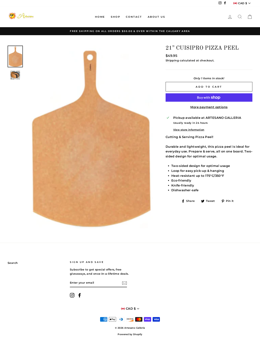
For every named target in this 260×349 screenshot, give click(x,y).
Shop (115, 16)
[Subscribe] (124, 283)
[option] (130, 31)
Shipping (172, 60)
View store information (188, 129)
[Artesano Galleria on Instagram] (72, 295)
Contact (134, 16)
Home (100, 16)
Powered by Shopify (130, 334)
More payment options (208, 107)
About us (156, 16)
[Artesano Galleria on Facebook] (79, 295)
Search (13, 262)
